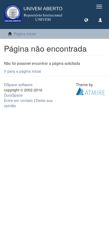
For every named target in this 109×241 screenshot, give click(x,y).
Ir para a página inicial (22, 71)
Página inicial (25, 33)
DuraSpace (13, 95)
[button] (86, 19)
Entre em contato (18, 100)
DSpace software (18, 84)
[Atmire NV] (90, 90)
